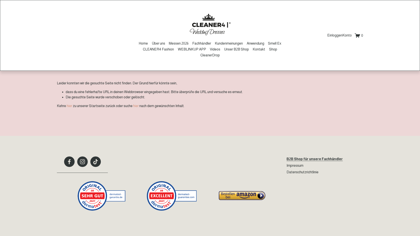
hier (69, 106)
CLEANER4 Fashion (158, 49)
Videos (215, 49)
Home (143, 43)
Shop (273, 49)
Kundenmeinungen (229, 43)
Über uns (158, 43)
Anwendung (255, 43)
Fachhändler (201, 43)
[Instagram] (82, 161)
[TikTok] (95, 161)
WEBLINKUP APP (192, 49)
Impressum (295, 165)
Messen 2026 (179, 43)
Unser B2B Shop (236, 49)
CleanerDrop (210, 55)
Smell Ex (274, 43)
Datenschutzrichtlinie (302, 172)
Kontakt (259, 49)
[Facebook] (69, 161)
